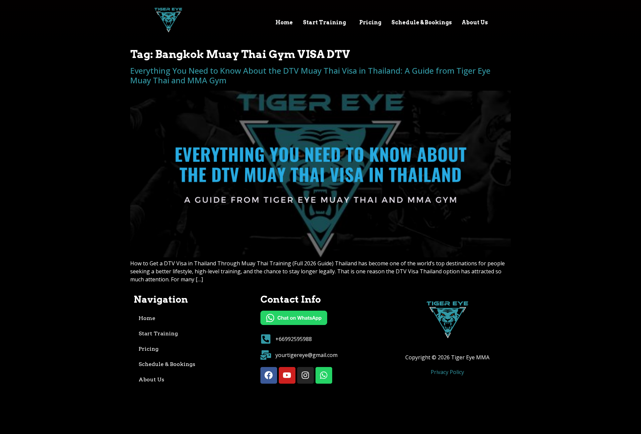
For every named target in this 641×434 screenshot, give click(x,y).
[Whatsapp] (323, 375)
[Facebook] (268, 375)
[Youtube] (287, 375)
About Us (475, 22)
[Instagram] (305, 375)
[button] (326, 23)
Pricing (370, 22)
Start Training (324, 22)
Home (284, 22)
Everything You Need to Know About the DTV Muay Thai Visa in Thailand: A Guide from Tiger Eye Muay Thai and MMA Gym (310, 75)
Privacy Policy (447, 372)
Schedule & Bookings (421, 22)
